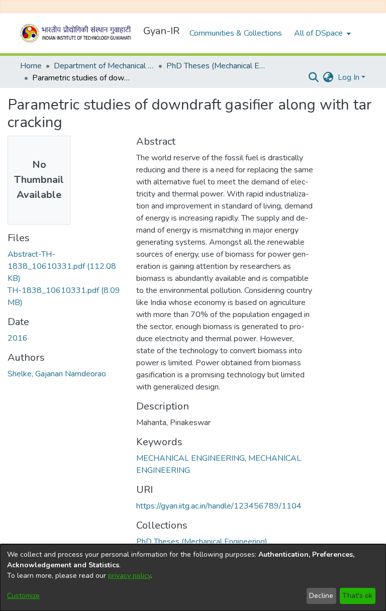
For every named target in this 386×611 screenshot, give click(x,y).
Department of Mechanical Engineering (104, 65)
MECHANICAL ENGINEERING (190, 458)
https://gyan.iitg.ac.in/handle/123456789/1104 (219, 506)
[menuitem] (321, 33)
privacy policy (129, 575)
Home (31, 65)
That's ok (357, 595)
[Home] (77, 33)
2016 (18, 338)
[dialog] (193, 577)
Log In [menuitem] (348, 77)
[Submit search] (314, 77)
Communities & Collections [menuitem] (235, 33)
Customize (23, 595)
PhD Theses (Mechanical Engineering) (216, 65)
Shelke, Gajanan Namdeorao (57, 373)
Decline (321, 595)
